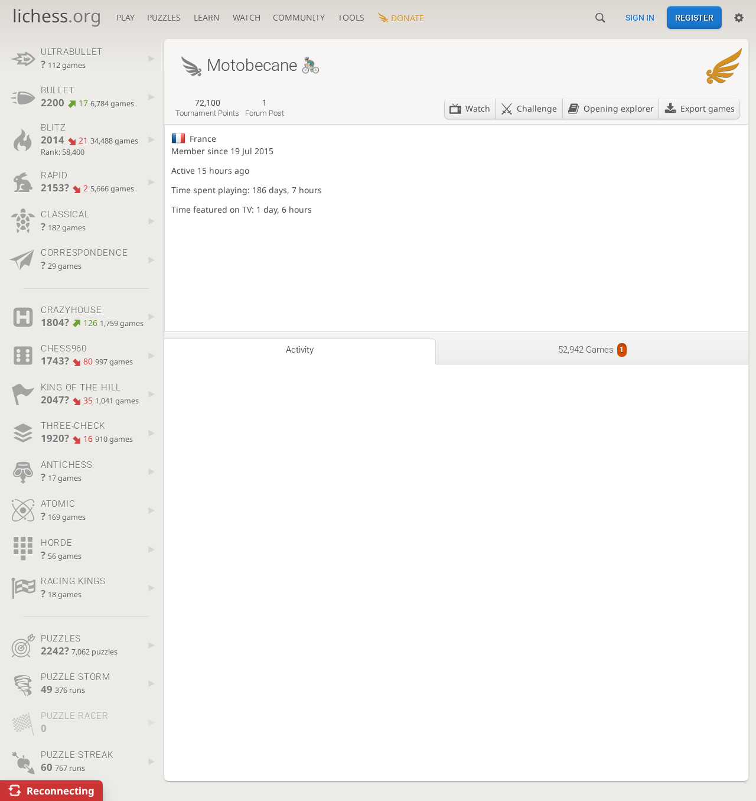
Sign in (639, 17)
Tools (351, 17)
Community (299, 17)
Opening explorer (619, 108)
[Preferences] (739, 17)
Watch (246, 17)
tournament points (207, 108)
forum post (264, 108)
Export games (707, 108)
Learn (207, 17)
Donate (407, 18)
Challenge (537, 108)
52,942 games (591, 349)
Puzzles (164, 17)
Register (694, 17)
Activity (300, 349)
